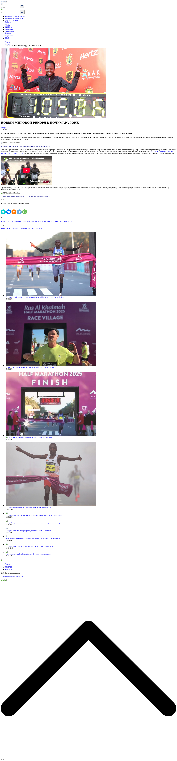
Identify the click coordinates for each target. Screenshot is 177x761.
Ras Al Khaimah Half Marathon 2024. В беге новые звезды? (31, 507)
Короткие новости (11, 20)
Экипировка (9, 31)
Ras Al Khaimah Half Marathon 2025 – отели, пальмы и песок (35, 367)
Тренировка (9, 27)
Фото (7, 38)
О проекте (8, 566)
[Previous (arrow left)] (1, 759)
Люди (7, 24)
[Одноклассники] (13, 211)
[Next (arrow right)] (4, 759)
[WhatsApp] (24, 211)
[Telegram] (19, 211)
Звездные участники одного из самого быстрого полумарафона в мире (36, 523)
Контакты (8, 569)
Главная (7, 42)
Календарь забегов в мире (14, 18)
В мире (7, 26)
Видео (7, 37)
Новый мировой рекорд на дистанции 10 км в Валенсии (31, 531)
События (8, 22)
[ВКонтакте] (8, 211)
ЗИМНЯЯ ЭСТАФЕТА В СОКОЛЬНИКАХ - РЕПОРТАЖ (21, 228)
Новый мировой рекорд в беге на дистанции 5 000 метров (39, 538)
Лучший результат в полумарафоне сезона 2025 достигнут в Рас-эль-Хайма (37, 297)
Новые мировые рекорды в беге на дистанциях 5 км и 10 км (32, 546)
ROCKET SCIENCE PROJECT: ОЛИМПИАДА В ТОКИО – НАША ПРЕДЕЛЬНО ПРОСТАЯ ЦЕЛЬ (36, 221)
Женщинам (9, 29)
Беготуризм (9, 35)
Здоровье (8, 33)
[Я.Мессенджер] (3, 211)
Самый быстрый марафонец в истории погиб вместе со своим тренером (36, 515)
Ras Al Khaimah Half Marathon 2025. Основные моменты (32, 437)
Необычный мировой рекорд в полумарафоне (35, 554)
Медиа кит (8, 568)
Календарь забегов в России (15, 16)
